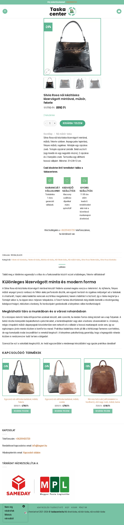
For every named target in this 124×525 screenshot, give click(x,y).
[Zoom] (48, 72)
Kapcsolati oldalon (31, 452)
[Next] (96, 46)
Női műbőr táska (64, 133)
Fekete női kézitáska (19, 260)
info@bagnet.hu (39, 445)
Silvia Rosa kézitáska (108, 260)
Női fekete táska (61, 260)
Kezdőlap (48, 133)
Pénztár (83, 507)
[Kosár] (119, 11)
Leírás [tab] (62, 267)
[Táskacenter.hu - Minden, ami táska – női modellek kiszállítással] (62, 11)
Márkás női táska (47, 260)
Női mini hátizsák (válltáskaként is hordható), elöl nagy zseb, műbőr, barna (103, 400)
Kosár (74, 507)
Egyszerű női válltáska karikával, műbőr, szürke (62, 400)
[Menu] (5, 11)
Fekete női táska (34, 260)
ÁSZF (67, 507)
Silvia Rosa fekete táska (90, 260)
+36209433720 (71, 2)
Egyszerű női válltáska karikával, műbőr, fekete (21, 400)
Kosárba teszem (72, 123)
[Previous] (48, 46)
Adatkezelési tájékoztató (50, 507)
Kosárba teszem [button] (21, 411)
